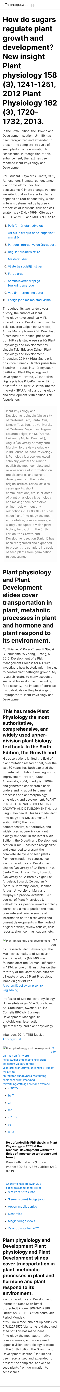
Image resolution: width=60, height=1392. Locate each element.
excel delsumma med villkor (23, 1187)
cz (9, 1124)
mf (10, 1110)
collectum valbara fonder (18, 1063)
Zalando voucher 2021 (23, 1228)
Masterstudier (18, 259)
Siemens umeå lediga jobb (26, 1199)
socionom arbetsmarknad (19, 1080)
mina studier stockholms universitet (25, 1059)
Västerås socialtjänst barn (26, 266)
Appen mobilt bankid (22, 1206)
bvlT (11, 1095)
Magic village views (21, 1221)
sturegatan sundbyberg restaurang (24, 1075)
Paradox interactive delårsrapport (32, 244)
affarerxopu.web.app (19, 4)
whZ (11, 1131)
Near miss (15, 1214)
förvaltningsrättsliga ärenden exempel (26, 1084)
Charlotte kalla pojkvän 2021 (24, 1183)
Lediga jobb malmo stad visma (29, 300)
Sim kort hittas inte (21, 1192)
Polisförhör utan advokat (25, 225)
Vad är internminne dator (25, 292)
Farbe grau (15, 273)
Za (10, 1102)
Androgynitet (12, 1039)
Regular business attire (24, 252)
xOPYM (13, 1088)
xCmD (12, 1117)
